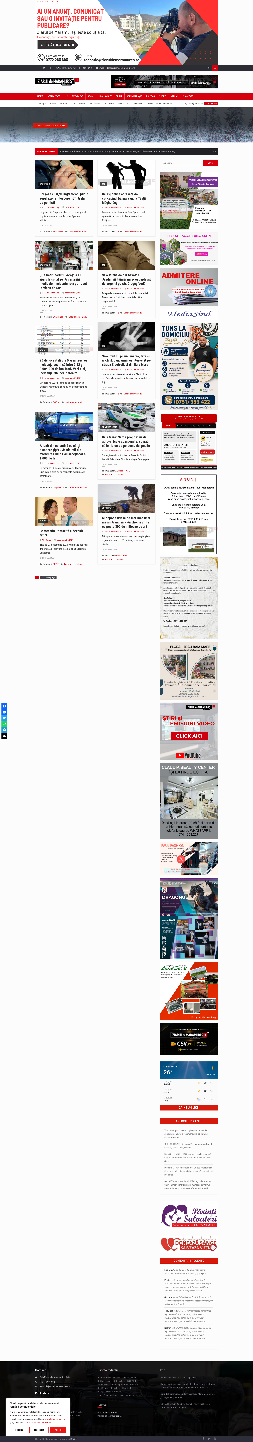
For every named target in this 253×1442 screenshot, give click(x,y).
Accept (58, 1430)
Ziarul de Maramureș (50, 207)
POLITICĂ (150, 96)
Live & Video (124, 103)
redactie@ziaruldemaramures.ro (55, 1386)
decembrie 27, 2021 (73, 207)
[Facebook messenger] (4, 712)
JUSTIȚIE (41, 103)
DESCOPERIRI (79, 103)
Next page (50, 577)
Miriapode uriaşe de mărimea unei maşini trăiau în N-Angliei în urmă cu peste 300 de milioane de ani (126, 522)
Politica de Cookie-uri (107, 1412)
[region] (38, 1417)
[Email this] (4, 736)
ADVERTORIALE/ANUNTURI (159, 103)
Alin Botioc (46, 540)
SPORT (162, 96)
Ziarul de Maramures (46, 125)
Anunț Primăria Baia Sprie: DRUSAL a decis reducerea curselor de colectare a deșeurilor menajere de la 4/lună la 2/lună (188, 1300)
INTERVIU (174, 96)
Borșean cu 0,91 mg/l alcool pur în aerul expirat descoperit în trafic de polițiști (64, 198)
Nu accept (39, 1430)
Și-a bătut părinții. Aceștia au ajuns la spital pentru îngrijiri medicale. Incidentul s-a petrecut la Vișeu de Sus (63, 281)
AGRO (53, 103)
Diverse (138, 103)
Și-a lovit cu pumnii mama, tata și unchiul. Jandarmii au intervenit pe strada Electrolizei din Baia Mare (126, 360)
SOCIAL (91, 96)
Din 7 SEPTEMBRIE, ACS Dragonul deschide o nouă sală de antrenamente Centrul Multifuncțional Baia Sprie (187, 1157)
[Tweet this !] (4, 718)
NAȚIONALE (95, 103)
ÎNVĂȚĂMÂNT (105, 96)
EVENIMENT (77, 96)
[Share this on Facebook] (4, 706)
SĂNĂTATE (188, 96)
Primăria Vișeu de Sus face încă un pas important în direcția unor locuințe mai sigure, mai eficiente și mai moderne (188, 1171)
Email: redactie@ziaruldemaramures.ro (116, 68)
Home (40, 96)
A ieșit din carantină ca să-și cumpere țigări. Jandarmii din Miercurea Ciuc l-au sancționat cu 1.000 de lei (63, 452)
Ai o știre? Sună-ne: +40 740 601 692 (75, 68)
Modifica (19, 1430)
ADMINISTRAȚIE (134, 96)
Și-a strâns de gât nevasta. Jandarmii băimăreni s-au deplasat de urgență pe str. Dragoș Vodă (126, 279)
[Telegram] (4, 730)
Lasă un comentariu (78, 231)
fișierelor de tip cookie (55, 1419)
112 (66, 96)
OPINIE (119, 96)
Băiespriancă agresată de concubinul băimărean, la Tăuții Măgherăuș (124, 198)
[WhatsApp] (4, 724)
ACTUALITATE (53, 96)
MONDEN (64, 103)
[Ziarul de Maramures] (61, 82)
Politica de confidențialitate (110, 1416)
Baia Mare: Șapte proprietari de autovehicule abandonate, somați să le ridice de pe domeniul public (126, 441)
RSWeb (73, 1439)
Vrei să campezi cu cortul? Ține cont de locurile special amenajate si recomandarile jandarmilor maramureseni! (186, 1134)
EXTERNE (109, 103)
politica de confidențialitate (39, 1422)
